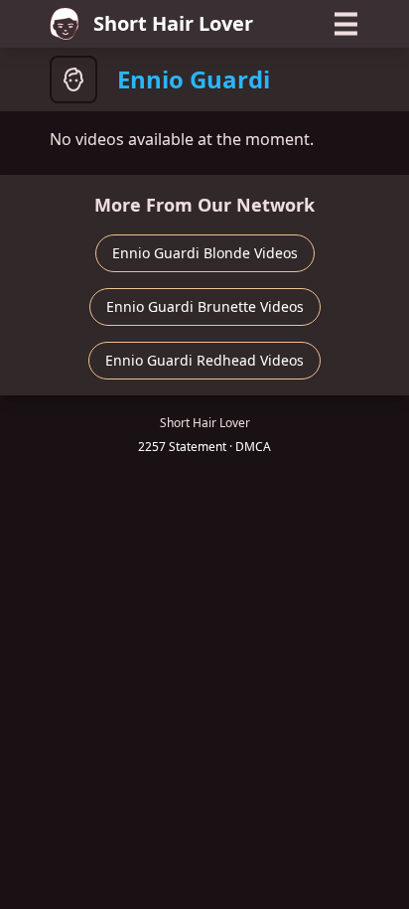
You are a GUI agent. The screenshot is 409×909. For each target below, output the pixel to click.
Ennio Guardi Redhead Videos (204, 360)
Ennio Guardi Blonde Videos (205, 252)
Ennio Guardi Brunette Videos (205, 306)
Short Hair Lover (173, 23)
